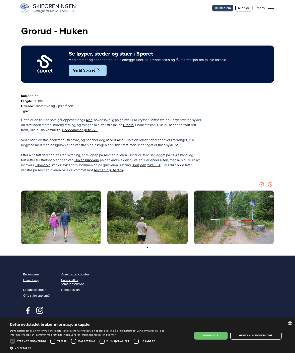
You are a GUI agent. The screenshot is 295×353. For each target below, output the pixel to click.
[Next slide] (270, 185)
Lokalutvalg (31, 280)
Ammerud (101, 170)
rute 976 (116, 170)
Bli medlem (223, 8)
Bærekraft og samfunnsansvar (72, 282)
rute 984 (154, 165)
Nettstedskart (70, 290)
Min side (244, 8)
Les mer (111, 334)
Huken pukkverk (86, 160)
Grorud (128, 125)
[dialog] (147, 335)
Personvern (31, 274)
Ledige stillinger (34, 290)
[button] (267, 8)
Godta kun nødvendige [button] (256, 335)
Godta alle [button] (211, 335)
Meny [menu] (271, 8)
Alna (89, 120)
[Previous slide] (262, 185)
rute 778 (91, 130)
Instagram (40, 310)
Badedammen (72, 130)
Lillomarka (42, 165)
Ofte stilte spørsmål (36, 296)
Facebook (27, 310)
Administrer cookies (75, 274)
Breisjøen (139, 165)
